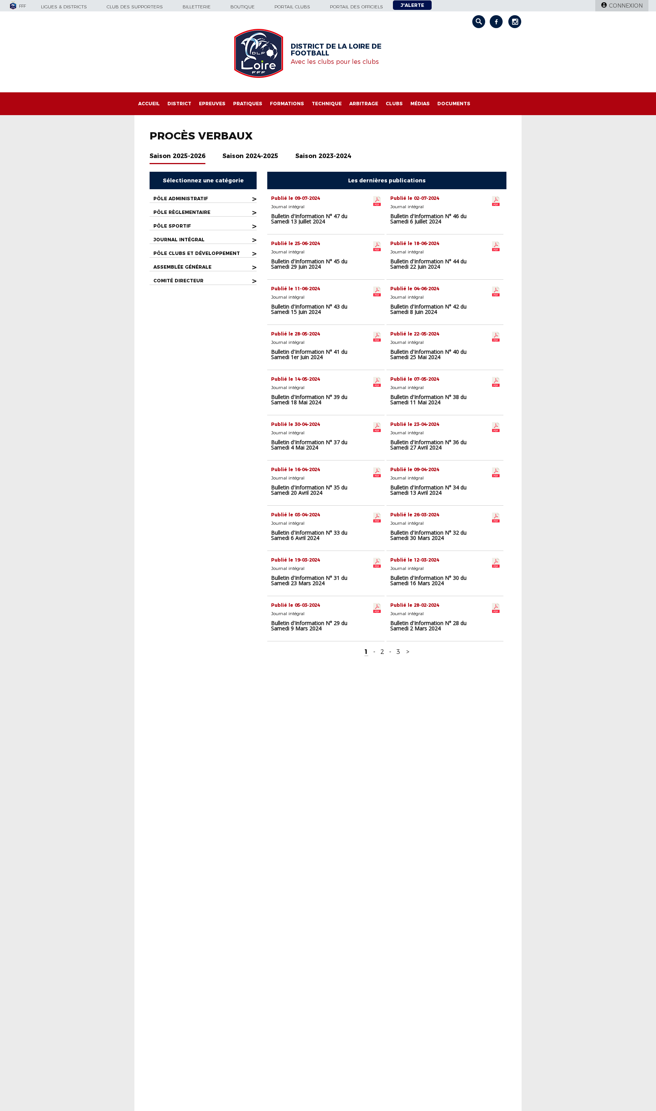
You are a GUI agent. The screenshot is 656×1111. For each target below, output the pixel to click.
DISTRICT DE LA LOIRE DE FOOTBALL (336, 49)
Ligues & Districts (64, 7)
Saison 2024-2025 (250, 156)
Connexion (626, 5)
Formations (287, 103)
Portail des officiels (356, 7)
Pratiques (247, 103)
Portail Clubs (292, 7)
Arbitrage (363, 103)
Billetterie (197, 7)
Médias (420, 103)
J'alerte (412, 5)
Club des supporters (135, 7)
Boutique (242, 7)
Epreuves (212, 103)
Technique (327, 103)
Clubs (394, 103)
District (179, 103)
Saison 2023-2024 (323, 156)
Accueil (149, 103)
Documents (453, 103)
